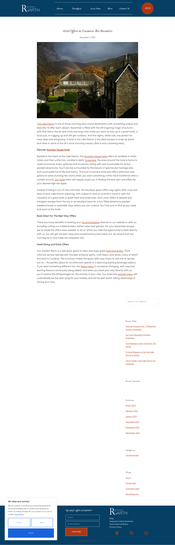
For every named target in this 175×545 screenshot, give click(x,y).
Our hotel (60, 180)
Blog (111, 519)
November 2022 (132, 428)
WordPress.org (132, 494)
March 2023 (131, 406)
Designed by (84, 541)
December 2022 (132, 422)
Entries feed (131, 483)
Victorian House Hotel (58, 150)
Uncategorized (132, 455)
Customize (19, 522)
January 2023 (131, 417)
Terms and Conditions (119, 524)
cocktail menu (125, 274)
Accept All (31, 533)
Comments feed (132, 489)
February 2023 (132, 411)
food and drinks (114, 251)
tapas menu (87, 266)
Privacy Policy (116, 527)
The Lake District (46, 124)
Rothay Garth (30, 8)
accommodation (91, 222)
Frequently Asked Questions (121, 521)
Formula (93, 541)
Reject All (42, 522)
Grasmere (90, 160)
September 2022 (133, 433)
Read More (19, 514)
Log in (128, 478)
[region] (31, 519)
